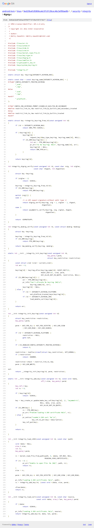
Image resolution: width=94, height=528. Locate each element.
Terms (26, 524)
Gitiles (14, 524)
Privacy (20, 524)
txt (84, 524)
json (90, 524)
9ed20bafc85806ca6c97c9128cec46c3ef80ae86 (45, 11)
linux (19, 11)
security (76, 11)
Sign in (89, 4)
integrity (86, 11)
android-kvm (8, 11)
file (49, 20)
